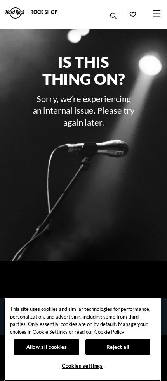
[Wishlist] (133, 14)
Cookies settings (82, 366)
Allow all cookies (46, 347)
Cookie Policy (109, 332)
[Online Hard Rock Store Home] (31, 13)
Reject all (117, 347)
